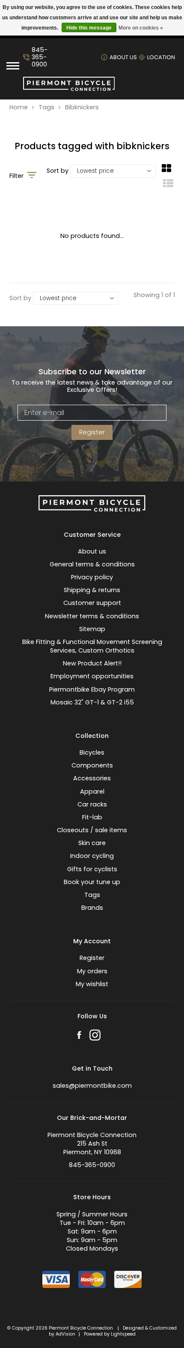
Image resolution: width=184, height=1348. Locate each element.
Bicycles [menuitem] (92, 752)
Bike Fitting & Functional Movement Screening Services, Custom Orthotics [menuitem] (92, 646)
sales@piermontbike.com (92, 1085)
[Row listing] (168, 186)
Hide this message (89, 28)
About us (123, 57)
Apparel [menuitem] (92, 791)
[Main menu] (12, 65)
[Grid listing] (166, 171)
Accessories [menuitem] (92, 778)
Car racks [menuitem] (92, 804)
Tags (46, 107)
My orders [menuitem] (92, 971)
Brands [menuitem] (92, 907)
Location (161, 57)
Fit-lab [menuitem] (92, 817)
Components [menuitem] (92, 765)
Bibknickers (82, 107)
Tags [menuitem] (92, 895)
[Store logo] (69, 88)
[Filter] (32, 176)
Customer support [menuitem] (92, 603)
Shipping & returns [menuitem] (92, 590)
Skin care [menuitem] (92, 843)
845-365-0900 (39, 57)
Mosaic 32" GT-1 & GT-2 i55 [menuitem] (92, 702)
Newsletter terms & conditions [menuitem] (92, 616)
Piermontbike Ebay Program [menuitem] (92, 689)
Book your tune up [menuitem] (92, 882)
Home (18, 107)
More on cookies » (141, 28)
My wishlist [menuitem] (92, 984)
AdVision (65, 1334)
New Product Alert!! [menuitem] (92, 663)
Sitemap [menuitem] (92, 629)
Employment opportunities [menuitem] (92, 676)
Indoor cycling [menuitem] (92, 856)
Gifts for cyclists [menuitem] (92, 869)
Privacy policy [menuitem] (92, 577)
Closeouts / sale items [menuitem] (92, 830)
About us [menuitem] (92, 551)
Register (92, 432)
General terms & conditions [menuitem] (92, 564)
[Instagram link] (95, 1036)
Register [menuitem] (92, 958)
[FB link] (79, 1036)
